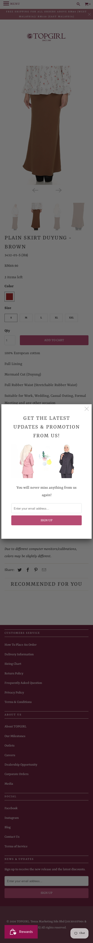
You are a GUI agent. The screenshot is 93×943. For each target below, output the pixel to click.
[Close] (87, 409)
